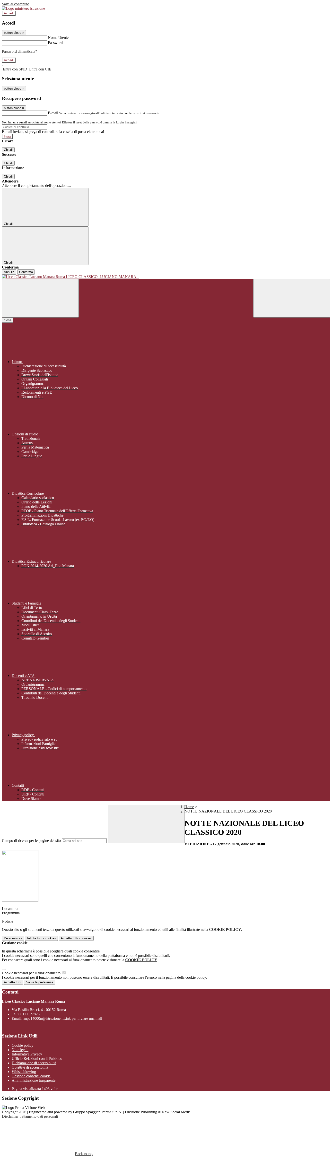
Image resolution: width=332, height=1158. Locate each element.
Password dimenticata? (19, 51)
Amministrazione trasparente (33, 1080)
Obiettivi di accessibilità (30, 1067)
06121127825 (29, 1014)
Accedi (9, 13)
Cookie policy (22, 1045)
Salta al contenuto (15, 4)
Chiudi (8, 150)
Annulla (9, 272)
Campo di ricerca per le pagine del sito (31, 840)
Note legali (20, 1050)
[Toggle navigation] (40, 298)
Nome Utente (58, 37)
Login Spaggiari (126, 122)
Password (55, 43)
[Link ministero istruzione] (23, 8)
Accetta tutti (76, 938)
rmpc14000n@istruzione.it (62, 1018)
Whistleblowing (24, 1072)
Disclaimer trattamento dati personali (30, 1116)
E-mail (53, 113)
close (7, 320)
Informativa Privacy (27, 1054)
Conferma (26, 272)
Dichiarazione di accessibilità (34, 1063)
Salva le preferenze (39, 982)
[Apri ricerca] (291, 298)
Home (189, 807)
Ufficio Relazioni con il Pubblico (37, 1058)
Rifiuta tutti (41, 938)
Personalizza (13, 938)
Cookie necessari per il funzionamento (31, 973)
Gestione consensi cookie (31, 1076)
